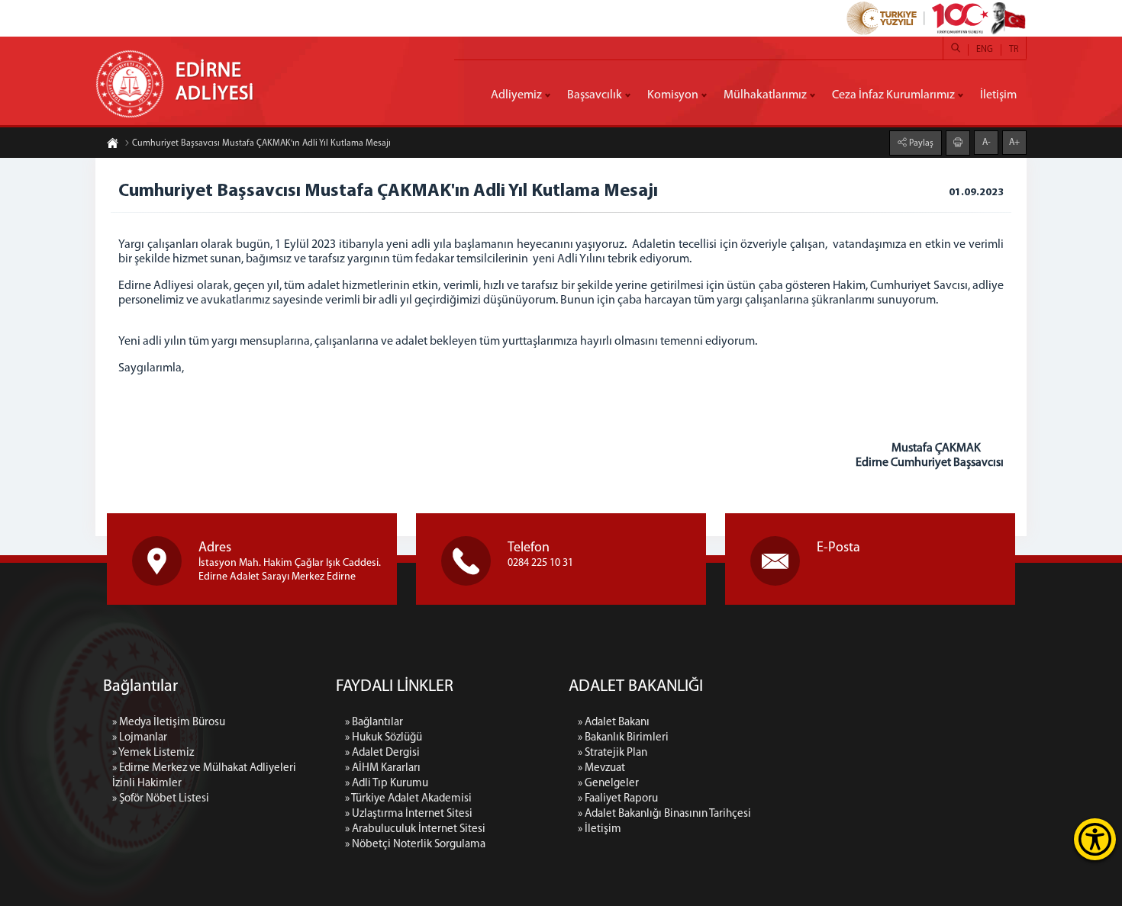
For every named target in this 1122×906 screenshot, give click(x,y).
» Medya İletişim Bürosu (168, 722)
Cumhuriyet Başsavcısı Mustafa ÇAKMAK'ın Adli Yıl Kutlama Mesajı (261, 143)
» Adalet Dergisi (382, 753)
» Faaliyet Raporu (618, 799)
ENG (984, 49)
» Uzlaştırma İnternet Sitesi (408, 814)
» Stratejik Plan (612, 753)
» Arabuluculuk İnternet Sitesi (415, 829)
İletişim (998, 95)
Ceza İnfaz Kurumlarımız (893, 95)
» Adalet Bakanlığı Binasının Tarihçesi (664, 814)
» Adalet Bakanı (614, 722)
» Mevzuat (601, 768)
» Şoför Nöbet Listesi (160, 799)
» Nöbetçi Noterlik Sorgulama (415, 844)
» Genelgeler (608, 783)
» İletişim (599, 829)
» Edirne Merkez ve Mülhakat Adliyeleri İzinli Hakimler (204, 776)
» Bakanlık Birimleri (623, 738)
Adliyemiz (516, 95)
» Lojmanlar (139, 738)
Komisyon (672, 95)
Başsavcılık (594, 95)
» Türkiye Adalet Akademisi (408, 799)
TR (1013, 49)
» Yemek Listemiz (153, 753)
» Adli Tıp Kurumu (386, 783)
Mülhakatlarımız (765, 95)
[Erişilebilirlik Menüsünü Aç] (1095, 839)
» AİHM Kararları (383, 768)
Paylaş (920, 143)
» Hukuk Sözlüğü (383, 738)
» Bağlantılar (374, 722)
